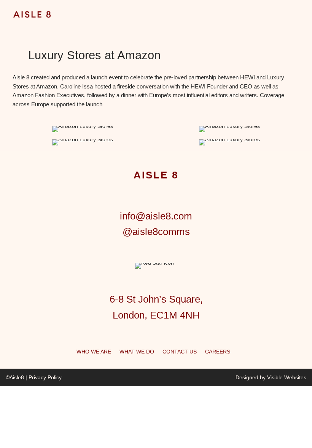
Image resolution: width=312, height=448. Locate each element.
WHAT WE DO (136, 351)
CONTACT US (179, 351)
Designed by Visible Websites (271, 377)
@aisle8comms (156, 231)
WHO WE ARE (93, 351)
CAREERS (217, 351)
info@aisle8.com (156, 216)
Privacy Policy (45, 377)
